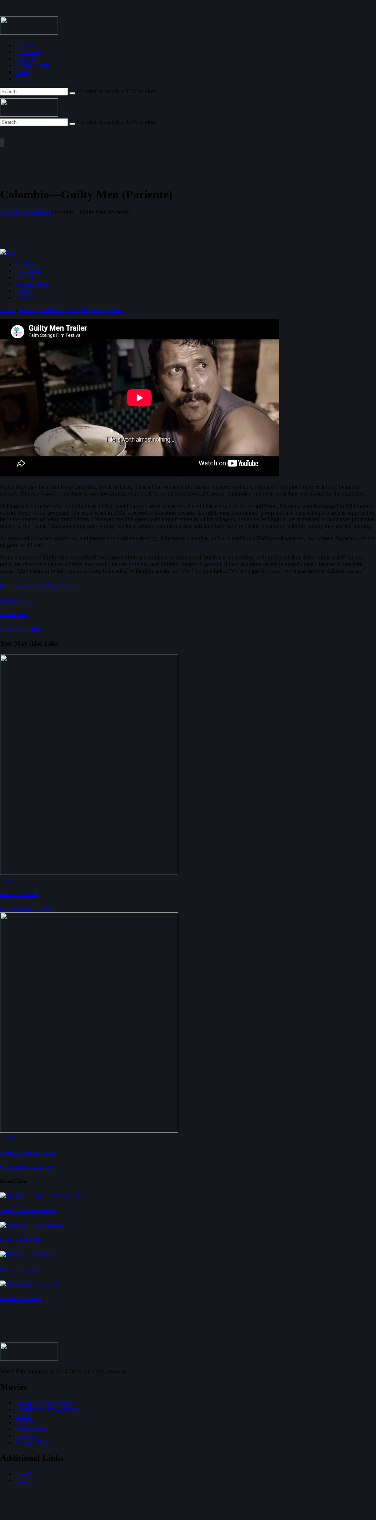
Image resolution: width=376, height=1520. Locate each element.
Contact (24, 1480)
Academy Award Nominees (47, 1409)
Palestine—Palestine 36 (20, 1298)
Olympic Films (32, 1442)
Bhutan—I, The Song (18, 1269)
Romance (26, 1436)
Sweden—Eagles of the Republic (28, 1210)
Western (28, 310)
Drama (43, 212)
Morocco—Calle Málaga (22, 1240)
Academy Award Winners (45, 1403)
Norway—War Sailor (19, 894)
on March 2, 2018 (59, 310)
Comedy (25, 1422)
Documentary (30, 1429)
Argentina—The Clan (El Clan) (27, 1152)
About (22, 1473)
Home (7, 212)
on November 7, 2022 (25, 909)
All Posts (24, 212)
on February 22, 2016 (25, 1167)
